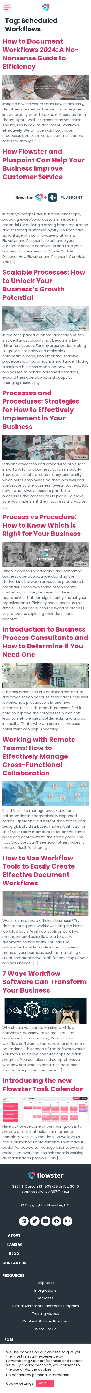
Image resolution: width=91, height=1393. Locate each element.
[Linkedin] (24, 1221)
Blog (14, 1253)
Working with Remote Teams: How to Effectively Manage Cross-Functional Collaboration (38, 756)
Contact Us (14, 1262)
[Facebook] (56, 1221)
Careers (14, 1244)
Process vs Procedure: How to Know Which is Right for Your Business (41, 525)
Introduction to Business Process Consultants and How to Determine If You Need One (45, 642)
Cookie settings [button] (19, 1383)
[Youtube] (45, 1221)
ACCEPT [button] (45, 1383)
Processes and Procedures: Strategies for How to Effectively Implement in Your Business (40, 409)
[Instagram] (67, 1221)
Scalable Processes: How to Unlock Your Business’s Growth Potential (43, 285)
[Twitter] (35, 1221)
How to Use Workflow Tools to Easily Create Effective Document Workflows (38, 870)
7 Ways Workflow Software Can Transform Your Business (44, 982)
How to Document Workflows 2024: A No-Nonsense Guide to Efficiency (40, 54)
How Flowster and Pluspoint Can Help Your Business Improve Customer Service (43, 164)
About (14, 1235)
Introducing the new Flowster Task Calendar (42, 1084)
